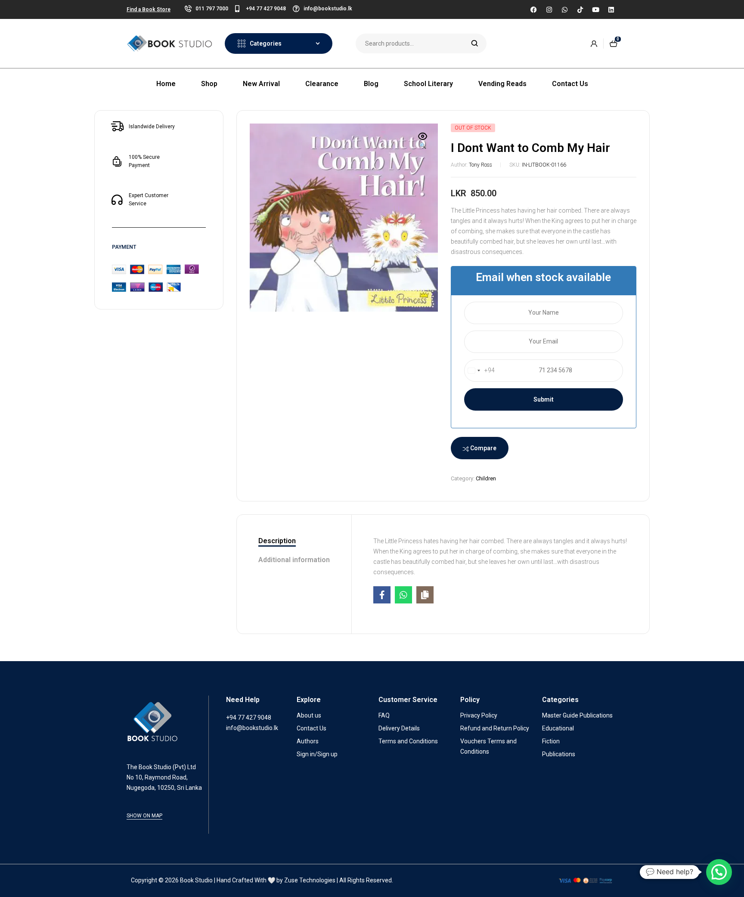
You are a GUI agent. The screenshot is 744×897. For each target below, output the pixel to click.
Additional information (294, 560)
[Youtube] (595, 9)
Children (486, 478)
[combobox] (480, 370)
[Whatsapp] (564, 9)
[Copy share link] (425, 594)
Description (277, 541)
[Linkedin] (610, 9)
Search (475, 43)
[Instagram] (548, 9)
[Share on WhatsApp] (403, 594)
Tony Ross (480, 165)
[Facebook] (533, 9)
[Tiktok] (580, 9)
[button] (422, 141)
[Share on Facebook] (382, 594)
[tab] (294, 541)
